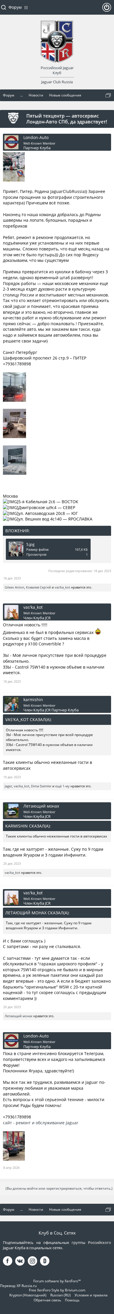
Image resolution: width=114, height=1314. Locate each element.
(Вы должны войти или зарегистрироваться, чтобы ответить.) (59, 1188)
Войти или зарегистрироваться (106, 10)
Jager (8, 786)
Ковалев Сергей (38, 587)
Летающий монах (41, 806)
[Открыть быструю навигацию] (108, 95)
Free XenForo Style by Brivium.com (57, 1290)
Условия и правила (91, 1295)
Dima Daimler (41, 786)
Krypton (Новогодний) (27, 1295)
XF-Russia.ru (27, 1285)
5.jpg (30, 544)
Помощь (72, 1300)
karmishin (33, 699)
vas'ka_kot (62, 587)
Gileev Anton (14, 587)
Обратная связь (47, 1300)
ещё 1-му (62, 786)
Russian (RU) (60, 1295)
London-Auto (36, 137)
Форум (15, 7)
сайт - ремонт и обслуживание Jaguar (40, 1122)
